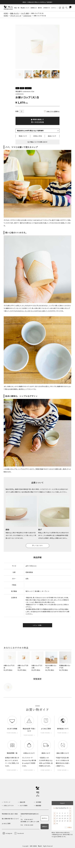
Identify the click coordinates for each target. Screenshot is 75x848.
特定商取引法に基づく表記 (10, 814)
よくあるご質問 (6, 823)
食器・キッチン (14, 13)
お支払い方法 (37, 136)
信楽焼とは (34, 8)
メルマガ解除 (23, 805)
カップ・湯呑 (25, 13)
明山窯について (25, 8)
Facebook (20, 833)
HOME (6, 13)
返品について (52, 136)
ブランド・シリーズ (15, 16)
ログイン (53, 8)
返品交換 (22, 802)
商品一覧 (16, 8)
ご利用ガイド (46, 8)
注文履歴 (38, 802)
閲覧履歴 (38, 805)
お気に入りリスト (9, 805)
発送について (23, 136)
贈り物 (40, 8)
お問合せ (44, 826)
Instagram (9, 833)
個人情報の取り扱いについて (10, 819)
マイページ (7, 802)
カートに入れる (37, 120)
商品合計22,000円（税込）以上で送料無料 (30, 131)
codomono (27, 16)
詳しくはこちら (37, 545)
